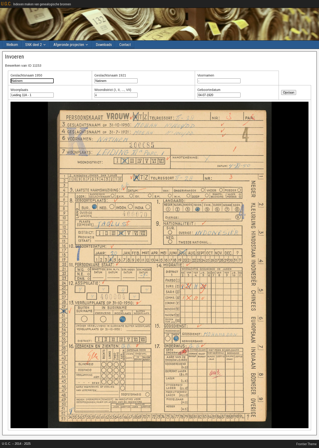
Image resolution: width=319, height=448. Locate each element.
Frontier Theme (306, 444)
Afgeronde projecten (68, 44)
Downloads (104, 44)
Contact (125, 44)
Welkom (12, 44)
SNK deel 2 (33, 44)
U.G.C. (6, 4)
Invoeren (14, 56)
